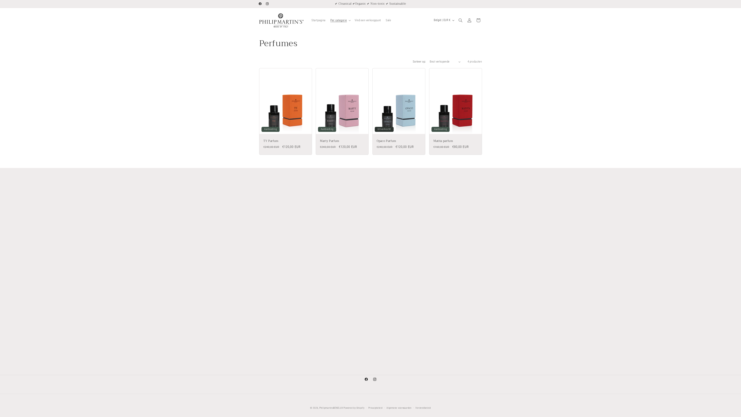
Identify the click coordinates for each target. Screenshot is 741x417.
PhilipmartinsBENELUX (331, 408)
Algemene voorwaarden (399, 408)
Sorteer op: (419, 61)
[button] (340, 20)
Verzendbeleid (423, 408)
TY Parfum (270, 141)
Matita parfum (443, 141)
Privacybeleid (375, 408)
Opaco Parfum (386, 141)
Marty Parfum (329, 141)
